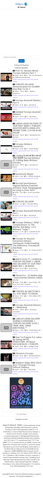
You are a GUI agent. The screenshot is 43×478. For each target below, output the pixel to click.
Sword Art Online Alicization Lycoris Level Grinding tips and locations (21, 446)
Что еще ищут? (21, 414)
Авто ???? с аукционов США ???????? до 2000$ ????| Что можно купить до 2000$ (21, 441)
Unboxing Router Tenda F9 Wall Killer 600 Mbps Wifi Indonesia (22, 426)
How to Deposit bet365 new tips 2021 (16, 457)
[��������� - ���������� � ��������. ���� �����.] (21, 392)
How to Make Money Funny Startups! (26, 432)
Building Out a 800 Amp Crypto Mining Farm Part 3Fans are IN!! (21, 458)
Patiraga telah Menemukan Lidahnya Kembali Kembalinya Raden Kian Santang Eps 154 (21, 438)
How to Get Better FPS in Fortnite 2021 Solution (21, 443)
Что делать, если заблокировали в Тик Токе (25, 465)
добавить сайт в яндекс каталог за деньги (23, 455)
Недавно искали (22, 419)
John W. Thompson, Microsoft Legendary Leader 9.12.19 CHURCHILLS (20, 429)
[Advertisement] (21, 31)
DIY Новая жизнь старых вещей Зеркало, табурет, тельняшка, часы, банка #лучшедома (21, 462)
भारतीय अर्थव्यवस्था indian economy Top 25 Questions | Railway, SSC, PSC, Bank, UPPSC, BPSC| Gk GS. (22, 453)
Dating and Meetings (21, 65)
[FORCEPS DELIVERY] (21, 3)
